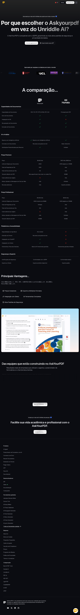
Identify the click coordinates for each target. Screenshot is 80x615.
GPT (4, 468)
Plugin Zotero (6, 465)
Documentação (7, 487)
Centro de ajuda (7, 543)
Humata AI (6, 569)
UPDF (4, 591)
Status (5, 484)
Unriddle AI (6, 572)
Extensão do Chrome (8, 461)
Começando (6, 490)
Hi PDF (5, 587)
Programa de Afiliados (9, 552)
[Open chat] (75, 610)
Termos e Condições (8, 558)
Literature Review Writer (9, 498)
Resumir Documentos (8, 458)
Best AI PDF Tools (8, 566)
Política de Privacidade (9, 555)
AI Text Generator (8, 514)
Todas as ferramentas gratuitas (11, 526)
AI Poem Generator (8, 520)
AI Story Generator (8, 517)
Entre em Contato (7, 537)
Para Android (6, 474)
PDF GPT (5, 578)
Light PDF (5, 581)
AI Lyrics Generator (8, 523)
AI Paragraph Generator (9, 510)
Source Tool (6, 501)
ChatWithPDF (6, 584)
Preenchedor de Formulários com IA (12, 452)
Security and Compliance (9, 546)
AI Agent (5, 449)
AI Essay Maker (7, 504)
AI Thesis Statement (8, 507)
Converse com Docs (8, 455)
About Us (5, 533)
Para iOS (5, 471)
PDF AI (5, 575)
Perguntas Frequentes (9, 540)
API (4, 481)
